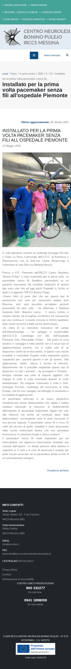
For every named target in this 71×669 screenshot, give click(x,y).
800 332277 (35, 588)
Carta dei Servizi (51, 12)
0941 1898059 (35, 600)
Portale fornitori (33, 19)
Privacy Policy (9, 569)
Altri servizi (11, 19)
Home (5, 74)
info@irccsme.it (10, 544)
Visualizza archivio (58, 470)
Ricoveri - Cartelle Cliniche (21, 12)
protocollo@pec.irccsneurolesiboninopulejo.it (26, 553)
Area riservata (52, 55)
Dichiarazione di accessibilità (18, 579)
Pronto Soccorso (15, 5)
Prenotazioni (38, 5)
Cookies (6, 574)
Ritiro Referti (57, 19)
